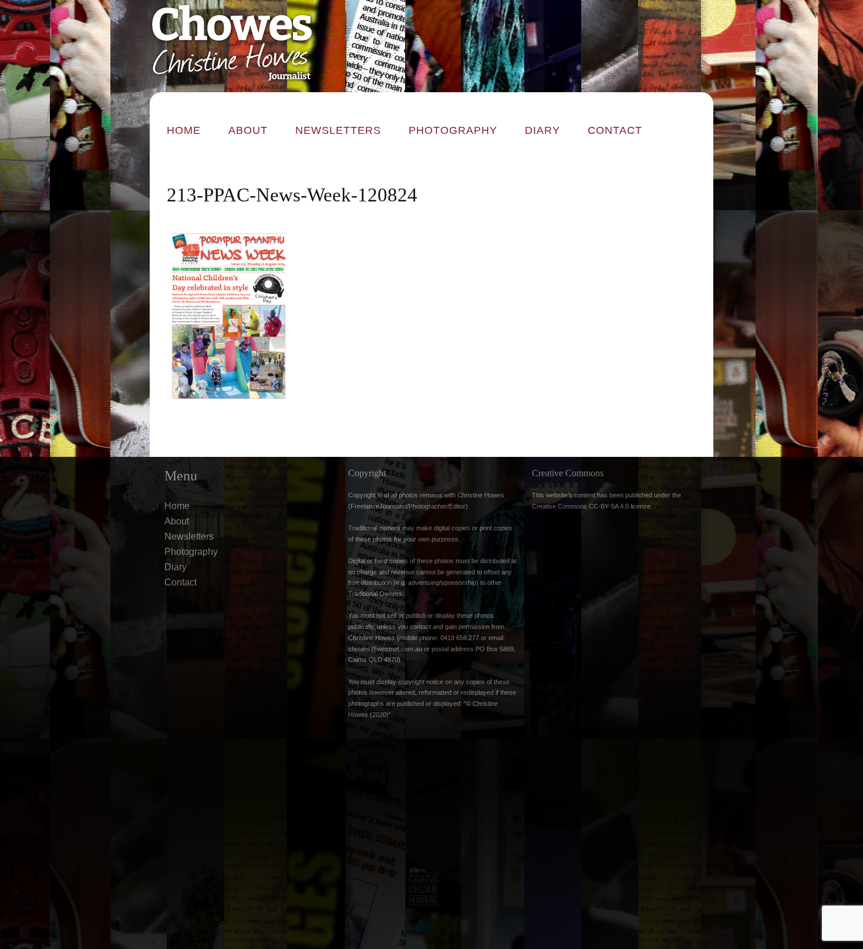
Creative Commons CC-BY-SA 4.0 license (591, 506)
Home (184, 130)
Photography (453, 130)
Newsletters (338, 130)
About (248, 130)
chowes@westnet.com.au (385, 648)
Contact (615, 130)
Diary (542, 130)
